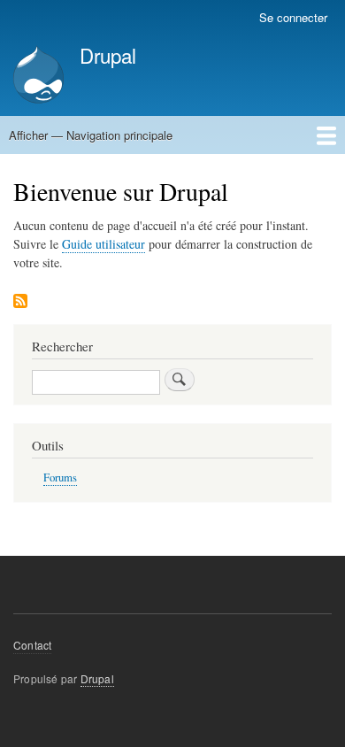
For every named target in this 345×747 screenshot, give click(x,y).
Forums (60, 477)
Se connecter (293, 17)
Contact (32, 644)
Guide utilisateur (103, 243)
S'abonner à (20, 302)
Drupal (108, 55)
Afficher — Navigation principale (90, 135)
